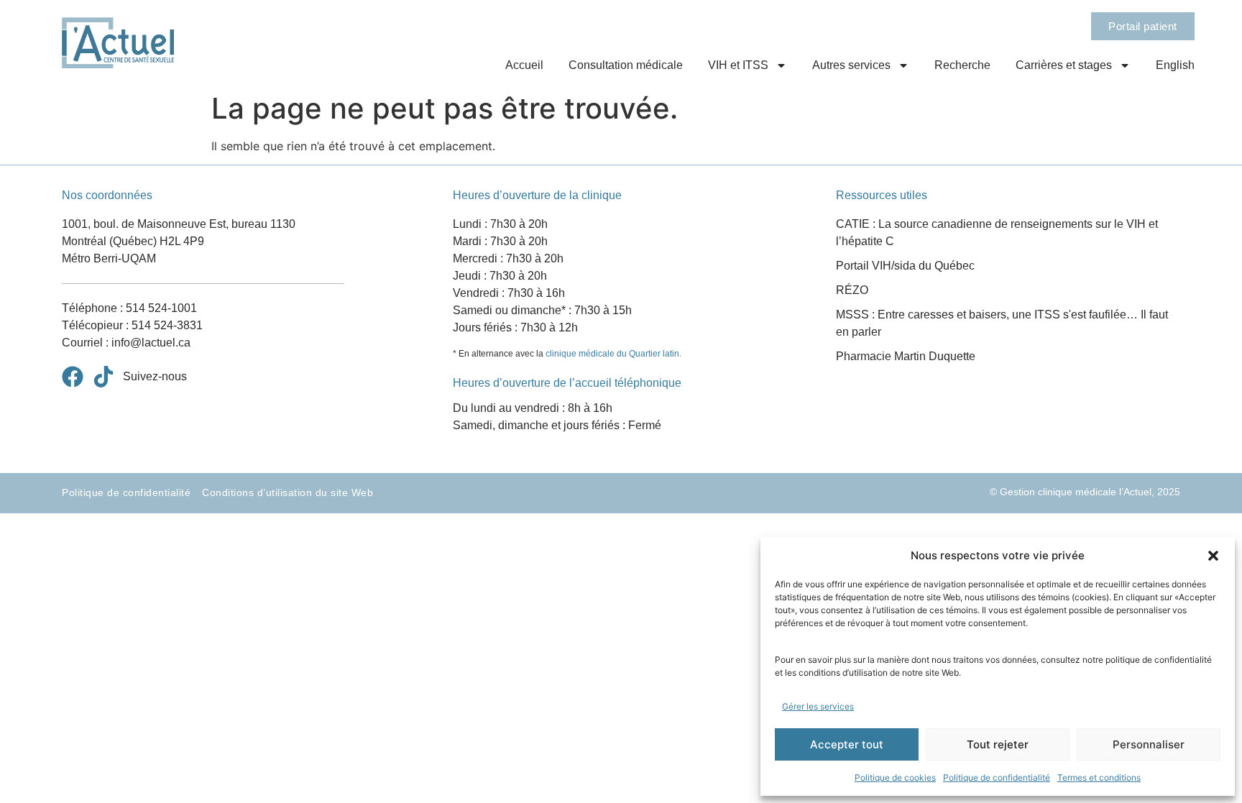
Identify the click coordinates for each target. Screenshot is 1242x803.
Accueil (524, 65)
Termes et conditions (1099, 777)
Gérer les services (818, 706)
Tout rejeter (998, 744)
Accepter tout (846, 744)
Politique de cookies (895, 777)
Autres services (851, 65)
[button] (1213, 556)
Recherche (962, 65)
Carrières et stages (1064, 65)
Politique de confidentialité (996, 777)
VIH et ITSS (738, 65)
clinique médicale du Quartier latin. (613, 354)
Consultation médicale (626, 65)
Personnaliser (1148, 744)
